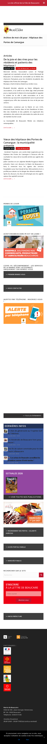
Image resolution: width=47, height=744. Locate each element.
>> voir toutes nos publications (25, 497)
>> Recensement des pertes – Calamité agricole (21, 532)
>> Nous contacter (14, 288)
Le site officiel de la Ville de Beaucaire (23, 3)
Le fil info (33, 68)
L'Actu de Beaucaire (23, 68)
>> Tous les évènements (32, 416)
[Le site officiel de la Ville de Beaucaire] (19, 29)
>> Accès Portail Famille (16, 547)
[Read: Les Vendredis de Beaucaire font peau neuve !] (6, 440)
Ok (19, 739)
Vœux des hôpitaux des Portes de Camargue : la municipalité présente (23, 142)
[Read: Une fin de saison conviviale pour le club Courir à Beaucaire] (6, 449)
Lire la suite (8, 128)
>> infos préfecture (14, 616)
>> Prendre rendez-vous (15, 274)
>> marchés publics (13, 561)
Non (27, 739)
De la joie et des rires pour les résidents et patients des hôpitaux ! (20, 62)
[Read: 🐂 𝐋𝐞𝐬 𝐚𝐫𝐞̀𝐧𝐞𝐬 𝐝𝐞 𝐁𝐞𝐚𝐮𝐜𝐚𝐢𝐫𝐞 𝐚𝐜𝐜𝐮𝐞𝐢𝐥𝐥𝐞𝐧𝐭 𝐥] (6, 458)
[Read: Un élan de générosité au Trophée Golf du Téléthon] (6, 431)
